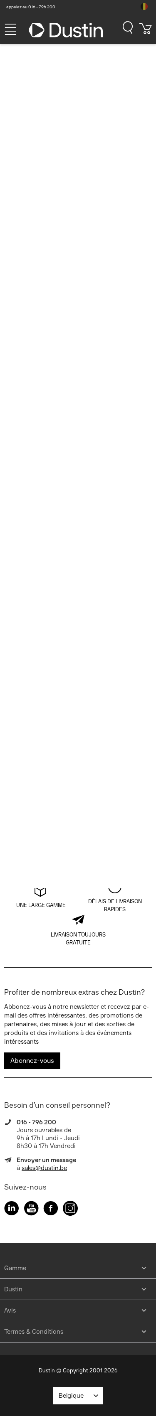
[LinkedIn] (11, 1210)
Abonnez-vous (32, 1060)
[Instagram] (70, 1210)
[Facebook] (50, 1210)
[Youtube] (31, 1210)
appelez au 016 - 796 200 (30, 7)
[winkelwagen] (145, 31)
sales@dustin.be (44, 1168)
